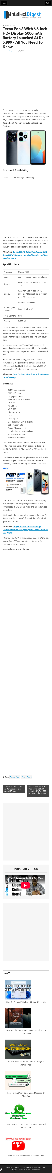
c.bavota (37, 1170)
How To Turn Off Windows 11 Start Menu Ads (26, 1002)
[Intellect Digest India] (22, 13)
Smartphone (10, 25)
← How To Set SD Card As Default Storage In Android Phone (13, 788)
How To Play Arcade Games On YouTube (26, 1155)
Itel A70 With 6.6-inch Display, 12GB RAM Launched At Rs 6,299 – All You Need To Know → (38, 790)
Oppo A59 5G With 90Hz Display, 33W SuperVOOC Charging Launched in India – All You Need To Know (25, 255)
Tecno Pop (14, 777)
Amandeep (8, 51)
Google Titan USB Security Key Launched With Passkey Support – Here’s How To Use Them (25, 529)
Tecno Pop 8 (26, 777)
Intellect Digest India (23, 1167)
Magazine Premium (18, 1170)
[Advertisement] (26, 80)
